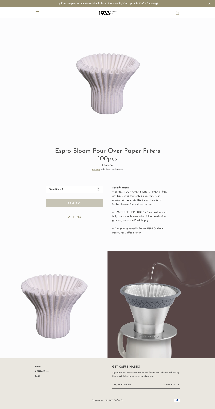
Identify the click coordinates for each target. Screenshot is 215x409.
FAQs (38, 376)
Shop (38, 367)
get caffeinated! (126, 367)
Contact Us (42, 371)
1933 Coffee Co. (116, 400)
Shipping (96, 169)
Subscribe (170, 385)
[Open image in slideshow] (107, 82)
